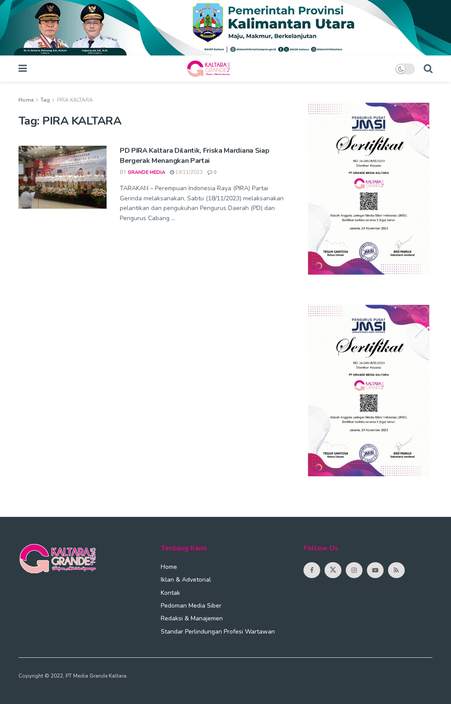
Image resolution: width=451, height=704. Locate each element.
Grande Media (146, 172)
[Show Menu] (22, 68)
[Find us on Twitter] (333, 570)
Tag (45, 99)
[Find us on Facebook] (311, 570)
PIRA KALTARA (75, 99)
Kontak (170, 593)
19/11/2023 (188, 172)
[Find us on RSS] (396, 570)
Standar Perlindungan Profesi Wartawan (218, 631)
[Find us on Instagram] (354, 570)
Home (25, 99)
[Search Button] (428, 68)
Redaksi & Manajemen (192, 618)
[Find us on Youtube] (375, 570)
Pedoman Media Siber (191, 605)
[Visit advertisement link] (225, 27)
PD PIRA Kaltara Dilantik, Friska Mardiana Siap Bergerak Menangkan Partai (194, 155)
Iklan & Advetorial (186, 579)
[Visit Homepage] (211, 68)
